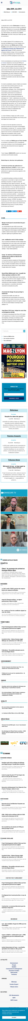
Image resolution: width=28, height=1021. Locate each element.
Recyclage (13, 414)
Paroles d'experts (14, 436)
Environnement (22, 12)
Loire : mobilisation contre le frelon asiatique (12, 239)
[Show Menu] (1, 2)
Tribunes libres (14, 460)
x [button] (26, 1008)
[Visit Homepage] (15, 2)
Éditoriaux (14, 410)
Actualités (13, 440)
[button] (14, 504)
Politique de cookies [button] (7, 1013)
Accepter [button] (14, 1017)
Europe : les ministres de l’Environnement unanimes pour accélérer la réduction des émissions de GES (12, 256)
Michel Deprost (17, 418)
